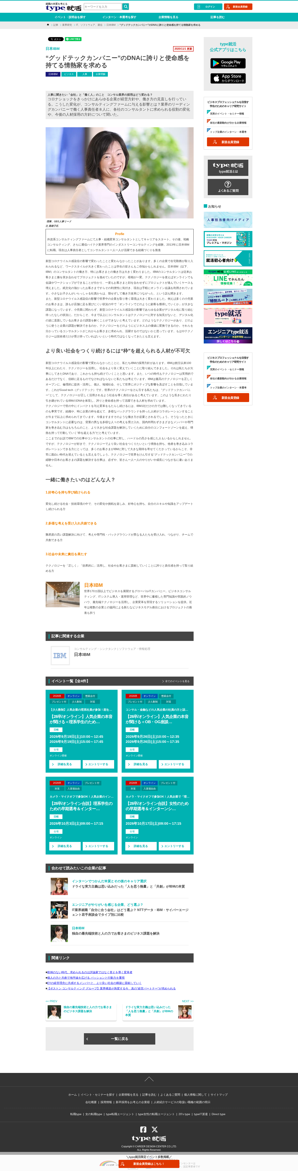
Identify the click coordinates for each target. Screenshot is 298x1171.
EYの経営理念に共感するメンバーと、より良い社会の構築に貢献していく (94, 983)
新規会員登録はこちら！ (149, 1163)
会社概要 (91, 1102)
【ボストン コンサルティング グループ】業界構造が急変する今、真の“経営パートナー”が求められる (111, 988)
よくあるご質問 (170, 1094)
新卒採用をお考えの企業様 (133, 1102)
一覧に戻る (119, 1039)
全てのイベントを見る (177, 681)
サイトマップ (219, 1094)
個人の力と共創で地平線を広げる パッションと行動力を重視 (86, 977)
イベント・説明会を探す (70, 17)
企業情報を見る (168, 17)
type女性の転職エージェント (156, 1114)
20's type (184, 1114)
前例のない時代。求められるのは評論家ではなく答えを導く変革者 (89, 972)
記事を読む (218, 17)
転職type (75, 1114)
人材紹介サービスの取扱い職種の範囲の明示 (182, 1102)
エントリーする (98, 764)
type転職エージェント (120, 1114)
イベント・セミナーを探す (98, 1094)
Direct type (218, 1114)
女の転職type (93, 1114)
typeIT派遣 (201, 1114)
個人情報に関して (195, 1094)
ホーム (72, 1094)
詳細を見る (65, 764)
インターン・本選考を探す (119, 17)
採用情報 (106, 1102)
